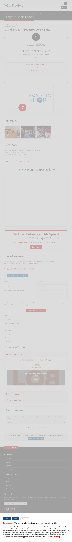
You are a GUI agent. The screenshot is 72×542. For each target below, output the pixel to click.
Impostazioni (25, 518)
